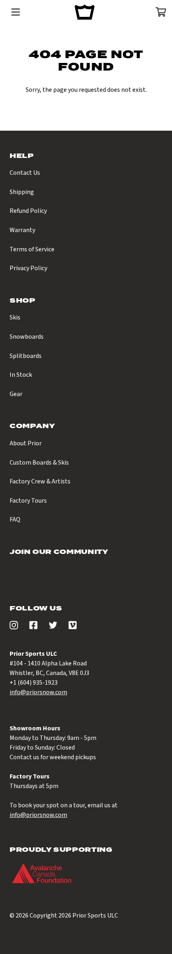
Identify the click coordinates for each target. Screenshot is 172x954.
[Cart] (158, 12)
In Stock (21, 374)
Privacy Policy (28, 268)
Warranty (22, 230)
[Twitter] (53, 627)
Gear (16, 394)
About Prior (26, 443)
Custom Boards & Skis (39, 462)
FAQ (15, 519)
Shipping (22, 192)
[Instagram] (14, 627)
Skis (15, 317)
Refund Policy (28, 210)
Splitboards (26, 356)
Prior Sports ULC (95, 915)
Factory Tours (28, 500)
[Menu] (15, 12)
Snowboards (27, 336)
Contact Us (25, 172)
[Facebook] (33, 627)
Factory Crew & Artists (40, 481)
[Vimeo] (72, 627)
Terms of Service (32, 249)
